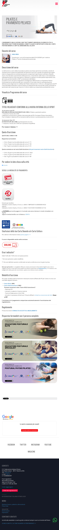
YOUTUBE (47, 444)
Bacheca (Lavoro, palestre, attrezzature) (13, 504)
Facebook (11, 444)
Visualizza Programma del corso (14, 92)
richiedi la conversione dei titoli (43, 295)
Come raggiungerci (7, 487)
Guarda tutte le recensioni (29, 430)
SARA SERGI (15, 54)
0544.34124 (7, 472)
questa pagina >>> (25, 234)
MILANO (5, 165)
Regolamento (42, 268)
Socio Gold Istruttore (10, 285)
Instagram (35, 444)
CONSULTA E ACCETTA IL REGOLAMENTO (24, 311)
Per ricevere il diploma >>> (10, 127)
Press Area (5, 506)
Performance (5, 511)
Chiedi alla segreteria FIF (10, 490)
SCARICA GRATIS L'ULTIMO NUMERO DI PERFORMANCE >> (19, 523)
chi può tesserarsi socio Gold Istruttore (41, 149)
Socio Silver (7, 283)
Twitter (23, 444)
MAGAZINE (31, 451)
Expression (5, 512)
